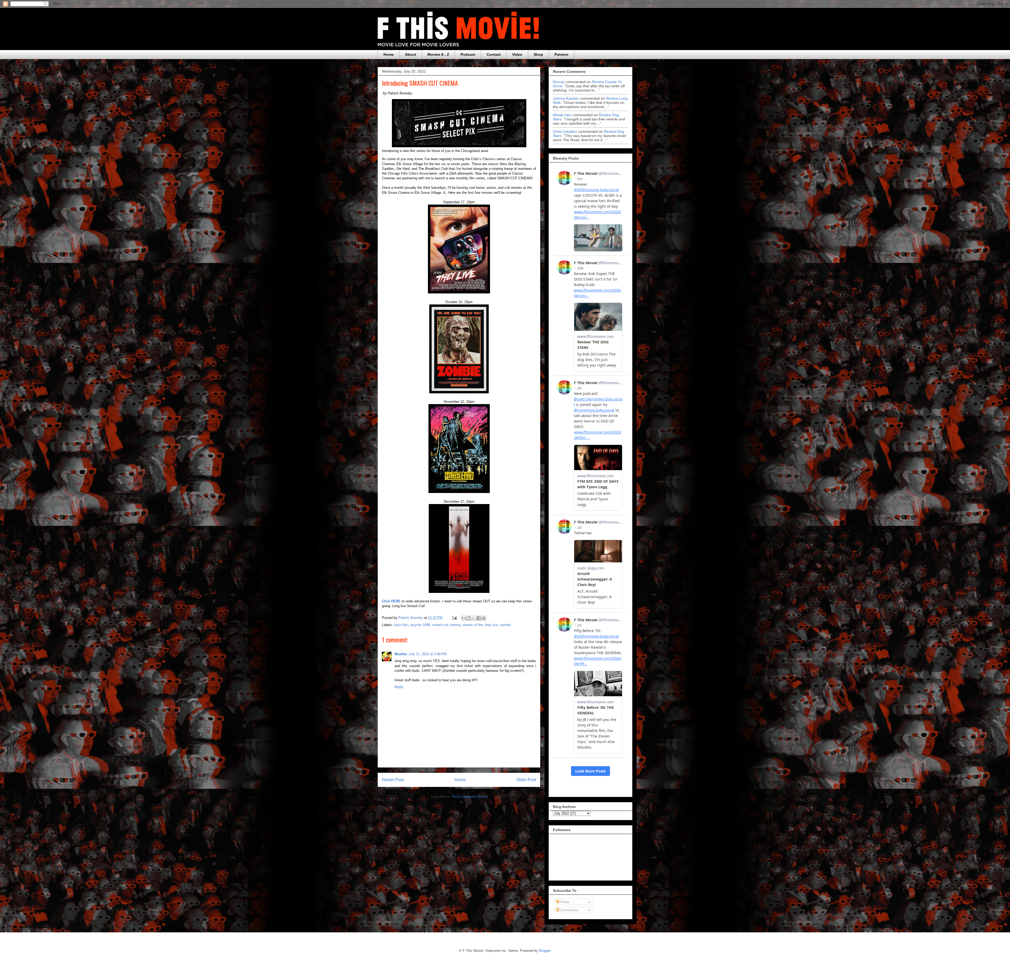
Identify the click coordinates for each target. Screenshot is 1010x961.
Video (517, 54)
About (410, 54)
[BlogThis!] (468, 618)
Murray (559, 82)
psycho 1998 (420, 625)
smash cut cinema (446, 625)
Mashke (401, 654)
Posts (564, 902)
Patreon (561, 54)
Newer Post (393, 779)
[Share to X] (473, 618)
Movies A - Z (438, 54)
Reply (399, 687)
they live (491, 625)
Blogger (544, 951)
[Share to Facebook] (478, 618)
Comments (568, 910)
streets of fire (472, 625)
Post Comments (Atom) (470, 797)
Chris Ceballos (565, 131)
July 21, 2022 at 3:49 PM (427, 654)
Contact (494, 54)
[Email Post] (454, 618)
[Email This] (463, 618)
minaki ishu (562, 115)
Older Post (526, 779)
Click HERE (391, 601)
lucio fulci (401, 625)
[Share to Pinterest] (483, 618)
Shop (538, 54)
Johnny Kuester (566, 98)
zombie (505, 625)
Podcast (468, 54)
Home (388, 54)
